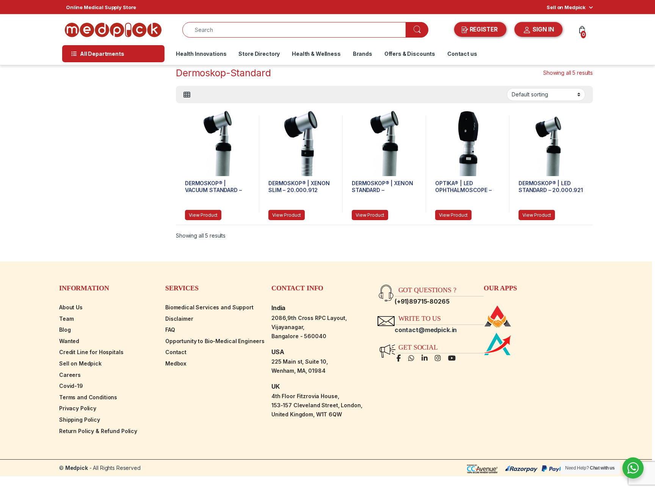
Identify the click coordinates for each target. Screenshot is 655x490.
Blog (65, 329)
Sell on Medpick (566, 7)
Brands (362, 53)
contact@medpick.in (426, 330)
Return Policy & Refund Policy (98, 431)
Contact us (462, 53)
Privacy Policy (77, 408)
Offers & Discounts (409, 53)
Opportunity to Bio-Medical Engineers (215, 341)
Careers (70, 375)
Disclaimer (179, 318)
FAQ (170, 329)
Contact (175, 352)
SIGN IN (542, 29)
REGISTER (483, 29)
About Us (71, 307)
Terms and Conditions (88, 397)
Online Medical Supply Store (101, 7)
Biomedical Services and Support (209, 307)
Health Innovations (201, 53)
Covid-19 (71, 386)
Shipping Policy (79, 419)
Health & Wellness (316, 53)
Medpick (76, 468)
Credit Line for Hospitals (91, 352)
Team (66, 318)
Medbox (175, 363)
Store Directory (259, 53)
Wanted (69, 341)
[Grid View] (186, 94)
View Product (203, 215)
